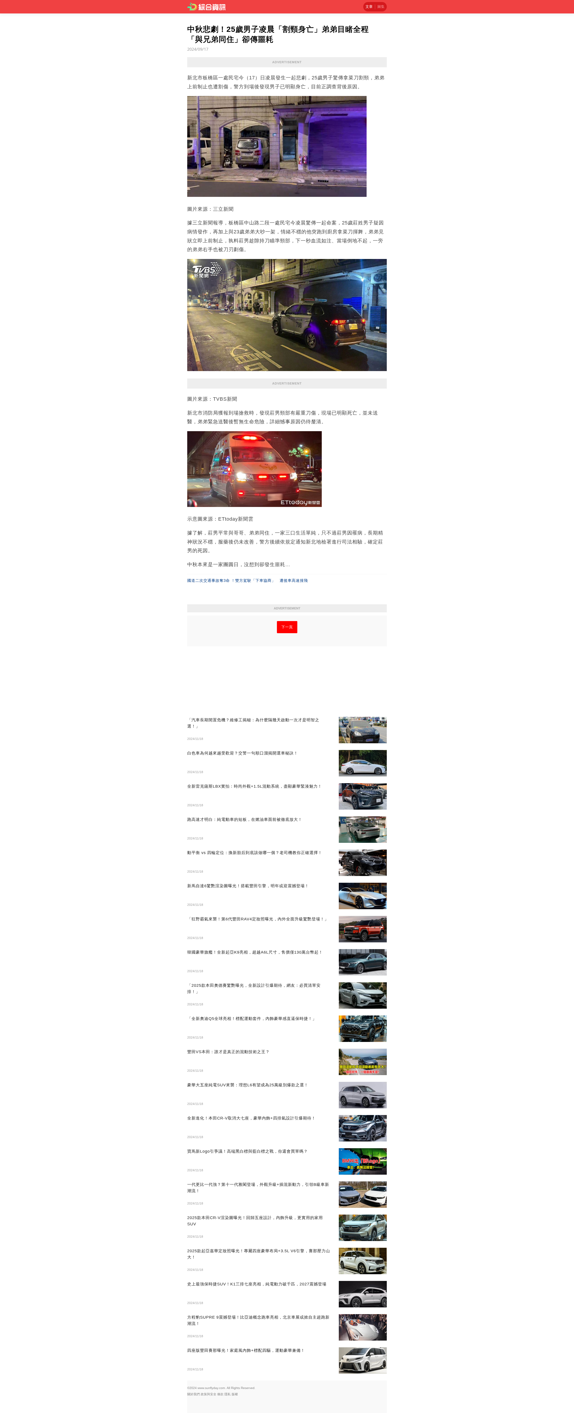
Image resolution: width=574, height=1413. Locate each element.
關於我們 (193, 1394)
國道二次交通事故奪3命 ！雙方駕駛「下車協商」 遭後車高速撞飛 (247, 580)
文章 (369, 7)
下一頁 (287, 627)
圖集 (381, 7)
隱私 (227, 1394)
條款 (220, 1394)
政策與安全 (208, 1394)
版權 (235, 1394)
